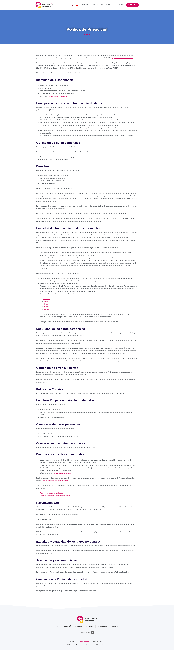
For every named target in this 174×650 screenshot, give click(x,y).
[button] (132, 5)
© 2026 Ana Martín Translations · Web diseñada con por (81, 645)
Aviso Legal (72, 641)
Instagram (47, 309)
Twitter (46, 301)
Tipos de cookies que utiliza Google (51, 493)
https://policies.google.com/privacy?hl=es (55, 480)
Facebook (47, 299)
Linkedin (46, 304)
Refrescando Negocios (101, 645)
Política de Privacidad (83, 641)
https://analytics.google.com (62, 473)
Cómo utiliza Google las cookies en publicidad (55, 495)
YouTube (46, 306)
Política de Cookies (97, 641)
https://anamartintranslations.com (122, 58)
